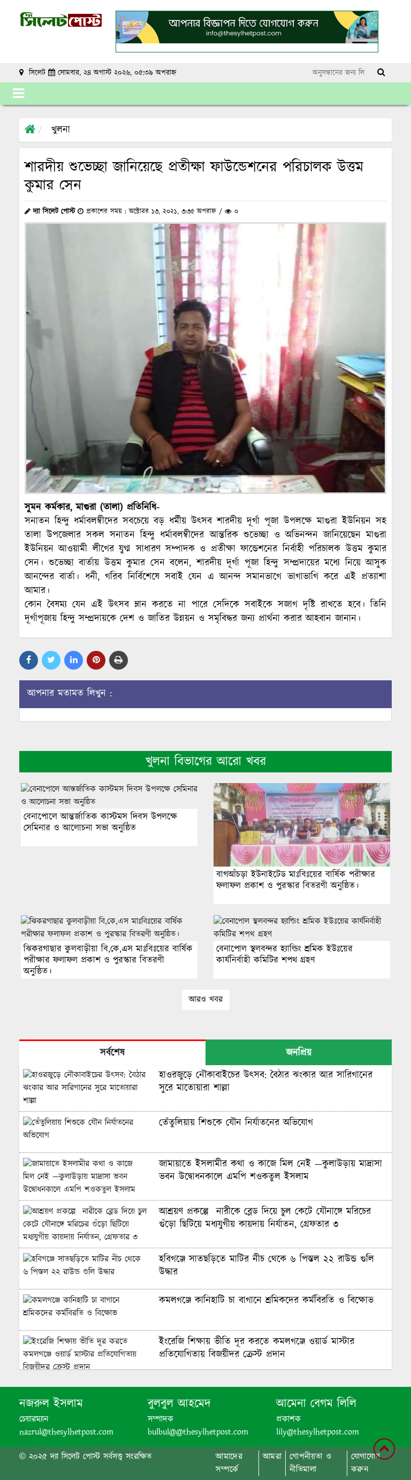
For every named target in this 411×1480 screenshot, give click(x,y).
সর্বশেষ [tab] (112, 1053)
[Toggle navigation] (18, 94)
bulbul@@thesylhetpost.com (198, 1432)
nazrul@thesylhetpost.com (66, 1432)
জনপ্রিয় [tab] (298, 1053)
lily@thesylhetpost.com (317, 1432)
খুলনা (60, 130)
